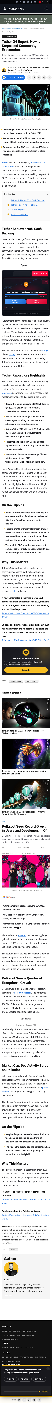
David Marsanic (10, 848)
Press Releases (8, 1335)
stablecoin (7, 393)
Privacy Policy (26, 1357)
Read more (8, 1296)
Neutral (39, 1379)
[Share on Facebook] (34, 77)
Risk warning (40, 1357)
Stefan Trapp (26, 70)
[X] (35, 2)
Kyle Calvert (23, 68)
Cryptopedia (16, 1348)
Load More (26, 1309)
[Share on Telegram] (44, 77)
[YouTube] (24, 2)
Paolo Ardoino (31, 681)
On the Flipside (18, 209)
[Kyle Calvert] (4, 70)
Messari (13, 1250)
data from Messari (22, 992)
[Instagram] (31, 2)
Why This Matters (19, 214)
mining (12, 354)
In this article (9, 194)
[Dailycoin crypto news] (13, 8)
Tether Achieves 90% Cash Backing (28, 200)
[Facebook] (21, 2)
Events (5, 1348)
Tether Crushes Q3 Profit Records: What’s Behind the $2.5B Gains (23, 813)
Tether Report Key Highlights (24, 205)
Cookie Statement (10, 1357)
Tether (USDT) (18, 28)
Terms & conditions (11, 1361)
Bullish (11, 1379)
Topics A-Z (28, 1348)
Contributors (29, 1331)
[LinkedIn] (28, 2)
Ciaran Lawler (35, 848)
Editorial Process (25, 1335)
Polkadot (22, 935)
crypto (13, 591)
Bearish (25, 1379)
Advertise (6, 1331)
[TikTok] (17, 2)
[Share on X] (29, 77)
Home (3, 28)
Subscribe (26, 670)
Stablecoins (9, 28)
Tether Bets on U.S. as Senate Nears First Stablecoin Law (23, 732)
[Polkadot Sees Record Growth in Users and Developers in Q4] (12, 1276)
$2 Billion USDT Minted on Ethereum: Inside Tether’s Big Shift (24, 772)
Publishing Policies (10, 1339)
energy (44, 350)
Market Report (16, 681)
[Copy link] (49, 77)
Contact (17, 1331)
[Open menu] (47, 8)
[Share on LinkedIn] (39, 77)
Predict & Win (40, 273)
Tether (5, 162)
